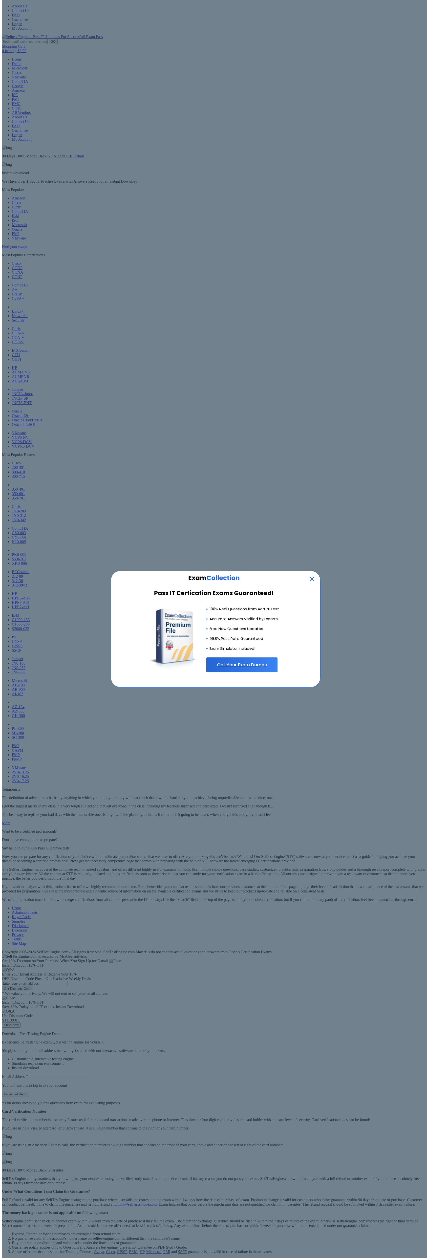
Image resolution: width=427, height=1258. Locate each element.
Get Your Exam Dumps (242, 665)
